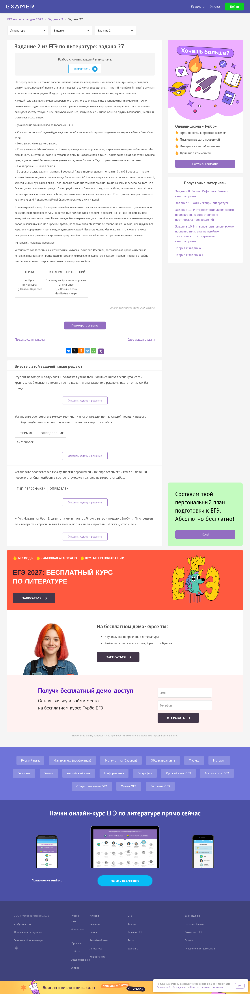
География (145, 773)
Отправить (176, 718)
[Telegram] (87, 350)
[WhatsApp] (93, 350)
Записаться (32, 598)
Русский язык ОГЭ (178, 773)
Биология (24, 773)
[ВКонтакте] (68, 350)
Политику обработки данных (172, 987)
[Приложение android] (16, 948)
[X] (75, 350)
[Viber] (101, 351)
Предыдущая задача (30, 339)
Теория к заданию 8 (189, 248)
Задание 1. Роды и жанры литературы (202, 203)
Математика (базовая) (121, 760)
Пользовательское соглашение (206, 987)
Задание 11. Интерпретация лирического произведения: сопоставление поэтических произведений (204, 215)
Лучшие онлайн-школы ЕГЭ (200, 948)
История (219, 760)
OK (239, 985)
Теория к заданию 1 (189, 255)
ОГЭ (130, 915)
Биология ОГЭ (160, 786)
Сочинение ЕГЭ (193, 932)
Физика (194, 760)
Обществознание (163, 760)
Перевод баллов (194, 924)
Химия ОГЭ (129, 786)
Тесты (131, 940)
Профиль (77, 943)
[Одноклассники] (81, 350)
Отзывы (189, 940)
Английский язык (78, 773)
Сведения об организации (28, 940)
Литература (96, 948)
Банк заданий (192, 915)
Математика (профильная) (72, 760)
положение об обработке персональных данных (150, 735)
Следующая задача (141, 339)
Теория (132, 924)
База (77, 951)
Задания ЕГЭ (135, 932)
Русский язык (30, 760)
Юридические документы (28, 932)
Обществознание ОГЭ (91, 786)
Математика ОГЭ (217, 773)
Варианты (133, 948)
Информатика (114, 773)
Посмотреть (81, 69)
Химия (48, 773)
